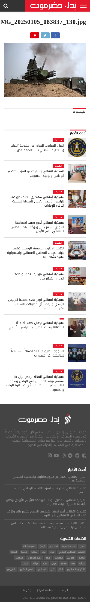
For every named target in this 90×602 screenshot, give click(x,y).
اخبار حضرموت (34, 557)
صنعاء (64, 563)
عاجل (82, 546)
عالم (45, 563)
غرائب (82, 563)
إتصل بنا (26, 590)
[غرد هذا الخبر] (44, 34)
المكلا (14, 552)
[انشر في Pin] (34, 34)
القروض (11, 569)
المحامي (42, 569)
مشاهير (19, 557)
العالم (82, 557)
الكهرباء (59, 557)
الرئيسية (63, 590)
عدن (52, 552)
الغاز (61, 569)
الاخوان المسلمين (76, 569)
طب (73, 563)
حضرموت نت (29, 546)
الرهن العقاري (26, 569)
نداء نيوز (53, 546)
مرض (54, 563)
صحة (48, 557)
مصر (44, 552)
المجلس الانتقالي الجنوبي (72, 552)
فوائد (36, 563)
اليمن (42, 546)
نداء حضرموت (68, 546)
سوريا (34, 552)
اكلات (25, 563)
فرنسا (24, 552)
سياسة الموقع (45, 590)
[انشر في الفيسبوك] (55, 34)
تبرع (52, 569)
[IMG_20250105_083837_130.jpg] (45, 95)
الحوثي (71, 557)
